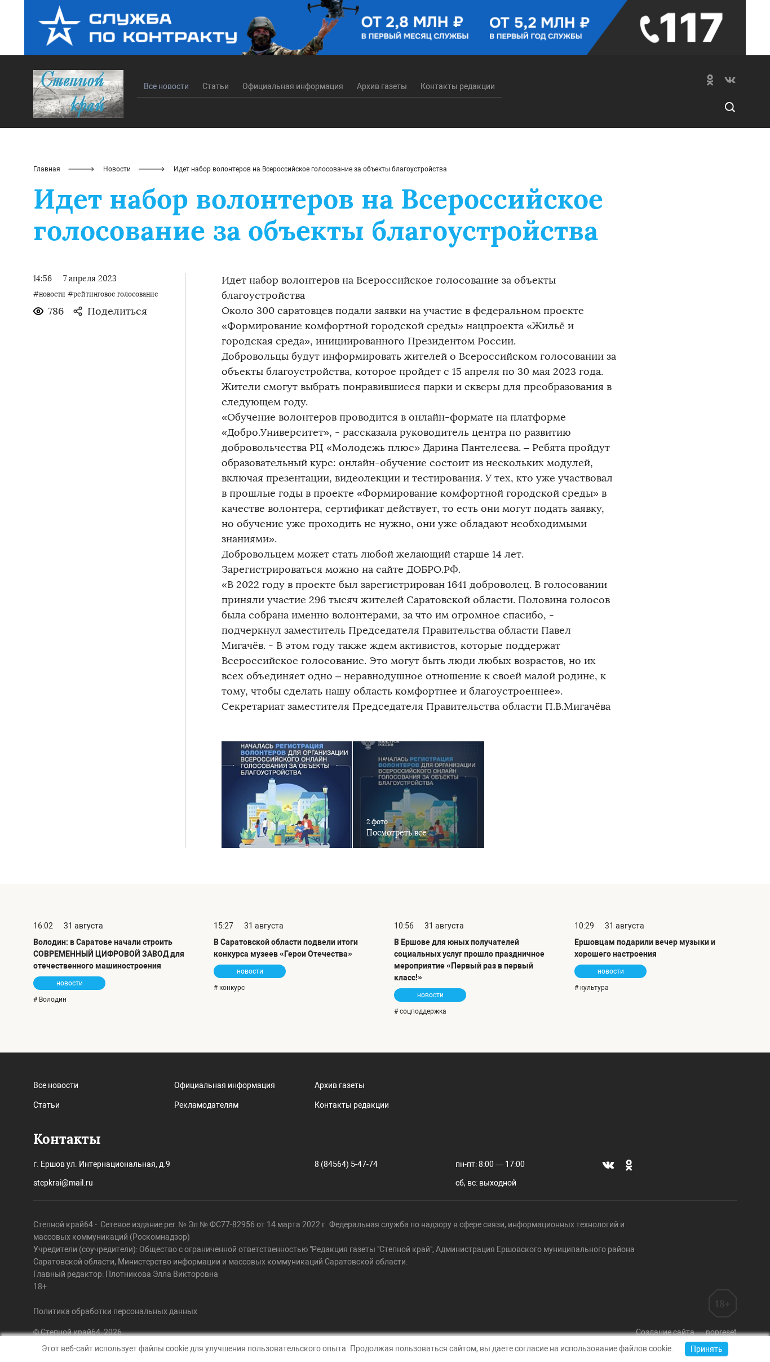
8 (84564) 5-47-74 (346, 1164)
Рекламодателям (206, 1104)
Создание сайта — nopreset (686, 1332)
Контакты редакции (458, 86)
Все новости (55, 1085)
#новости (49, 294)
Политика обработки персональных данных (115, 1311)
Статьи (215, 86)
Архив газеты (382, 86)
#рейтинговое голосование (113, 294)
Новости (117, 169)
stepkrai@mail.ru (63, 1182)
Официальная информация (292, 86)
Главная (46, 169)
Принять (707, 1349)
